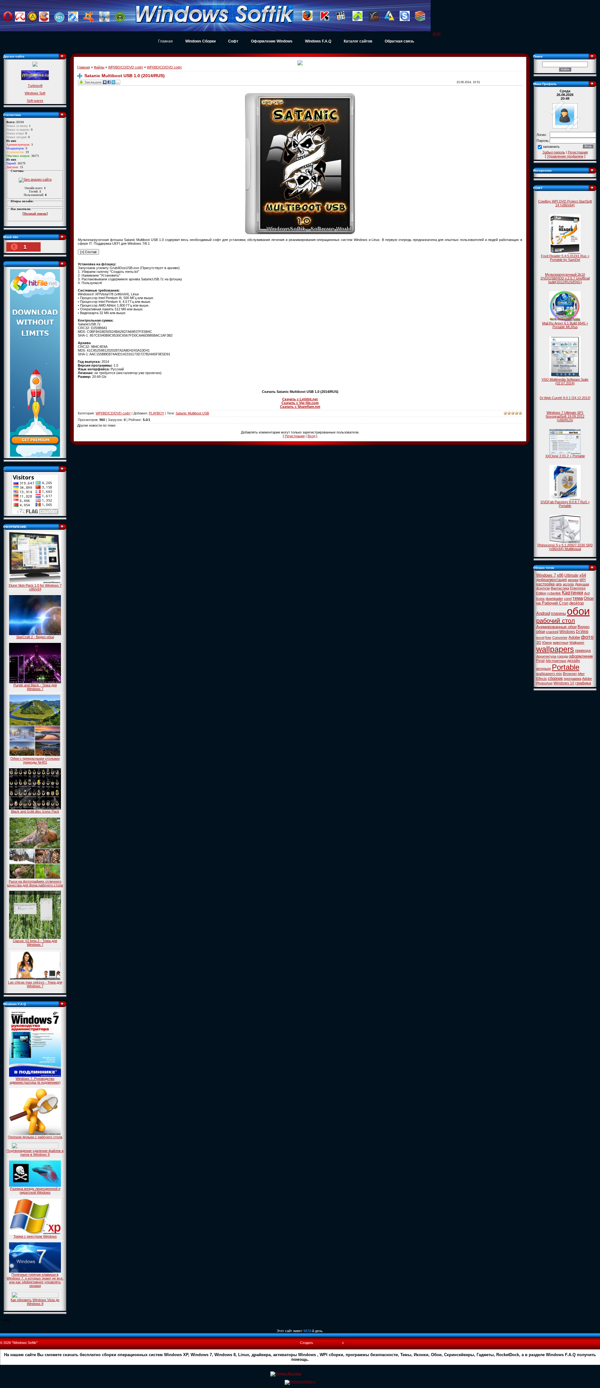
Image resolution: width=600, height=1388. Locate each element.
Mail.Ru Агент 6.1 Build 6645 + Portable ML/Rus (565, 325)
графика (583, 683)
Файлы (99, 67)
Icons (540, 598)
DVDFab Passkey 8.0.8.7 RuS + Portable (565, 504)
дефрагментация (551, 580)
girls (559, 584)
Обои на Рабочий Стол (564, 600)
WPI (582, 580)
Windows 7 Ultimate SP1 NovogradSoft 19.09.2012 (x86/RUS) (565, 416)
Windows (567, 631)
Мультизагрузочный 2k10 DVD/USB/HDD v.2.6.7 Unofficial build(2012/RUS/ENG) (565, 278)
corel (568, 598)
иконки (573, 580)
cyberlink (554, 593)
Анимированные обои (556, 626)
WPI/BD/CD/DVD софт (125, 67)
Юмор (547, 642)
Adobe (574, 637)
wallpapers (555, 649)
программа (572, 678)
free (548, 637)
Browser (570, 674)
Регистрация (295, 436)
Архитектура (546, 656)
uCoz (349, 1343)
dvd (587, 593)
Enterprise (578, 588)
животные (560, 642)
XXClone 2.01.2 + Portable (565, 456)
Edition (541, 593)
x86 (560, 575)
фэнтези (543, 588)
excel (540, 637)
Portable (565, 667)
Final (540, 661)
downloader (554, 598)
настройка (545, 584)
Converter (560, 637)
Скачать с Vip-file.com (300, 403)
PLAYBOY (156, 413)
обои (578, 611)
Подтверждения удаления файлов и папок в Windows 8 (35, 1152)
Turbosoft (35, 86)
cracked (552, 632)
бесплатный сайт (327, 1343)
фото (587, 637)
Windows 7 (546, 575)
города (562, 656)
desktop (576, 603)
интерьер (543, 668)
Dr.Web (582, 631)
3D (538, 642)
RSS (437, 34)
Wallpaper (576, 642)
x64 (582, 575)
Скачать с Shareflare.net (300, 406)
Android (543, 613)
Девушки (582, 584)
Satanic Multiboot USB (192, 413)
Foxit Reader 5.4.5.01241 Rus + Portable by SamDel (565, 258)
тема (577, 598)
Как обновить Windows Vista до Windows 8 (35, 1301)
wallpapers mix (549, 674)
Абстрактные (556, 661)
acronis (568, 584)
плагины (558, 613)
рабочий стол (555, 620)
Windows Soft (35, 93)
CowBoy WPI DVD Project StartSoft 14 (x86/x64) (565, 203)
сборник (555, 678)
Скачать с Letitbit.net (300, 399)
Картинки (572, 592)
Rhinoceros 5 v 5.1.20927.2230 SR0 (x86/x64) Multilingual (565, 547)
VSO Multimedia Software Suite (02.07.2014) (565, 381)
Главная (165, 41)
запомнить (551, 147)
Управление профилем (565, 156)
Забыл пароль (553, 152)
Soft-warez (35, 101)
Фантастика (560, 588)
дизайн (573, 661)
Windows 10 (563, 683)
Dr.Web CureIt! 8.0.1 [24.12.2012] (565, 398)
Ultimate (571, 575)
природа (583, 650)
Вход (311, 436)
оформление (581, 656)
